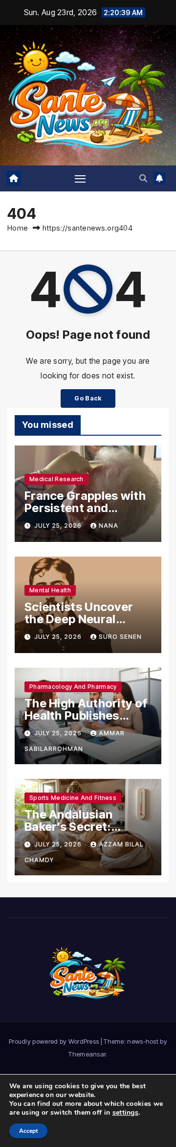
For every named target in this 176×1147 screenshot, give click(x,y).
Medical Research (56, 479)
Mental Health (50, 590)
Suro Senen (120, 636)
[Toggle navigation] (80, 179)
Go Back (87, 398)
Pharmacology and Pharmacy (73, 686)
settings (125, 1112)
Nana (108, 525)
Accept (28, 1131)
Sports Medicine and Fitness (72, 797)
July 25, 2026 (59, 525)
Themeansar (87, 1054)
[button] (143, 178)
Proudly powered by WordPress (55, 1041)
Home (17, 228)
